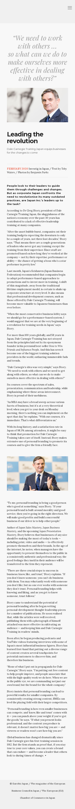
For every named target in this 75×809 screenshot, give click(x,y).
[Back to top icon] (70, 803)
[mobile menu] (70, 7)
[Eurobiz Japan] (37, 11)
